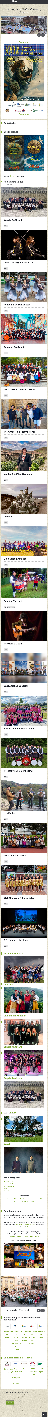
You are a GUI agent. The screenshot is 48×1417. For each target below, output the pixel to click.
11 (15, 1201)
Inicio (8, 1198)
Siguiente (25, 1201)
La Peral (26, 1224)
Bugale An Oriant (13, 220)
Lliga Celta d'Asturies (15, 559)
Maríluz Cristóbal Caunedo (18, 474)
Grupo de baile (8, 1191)
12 (19, 1201)
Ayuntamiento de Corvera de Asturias (34, 1337)
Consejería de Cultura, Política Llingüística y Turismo (16, 1340)
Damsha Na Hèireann (15, 1015)
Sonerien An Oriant (14, 347)
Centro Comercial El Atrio (33, 1372)
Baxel (7, 1144)
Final (32, 1201)
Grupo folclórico (9, 1186)
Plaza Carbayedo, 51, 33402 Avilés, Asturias (24, 1236)
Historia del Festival (16, 1310)
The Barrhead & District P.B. (18, 771)
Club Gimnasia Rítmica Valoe (19, 898)
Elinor (24, 1369)
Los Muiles (9, 813)
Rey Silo (19, 1224)
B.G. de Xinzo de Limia (16, 940)
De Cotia (8, 984)
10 (41, 1198)
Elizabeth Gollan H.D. (15, 953)
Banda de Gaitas (9, 1184)
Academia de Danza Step (17, 304)
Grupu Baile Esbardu (15, 855)
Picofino (30, 1227)
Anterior (15, 1198)
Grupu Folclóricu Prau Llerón (19, 389)
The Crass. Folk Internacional (19, 432)
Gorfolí (32, 1224)
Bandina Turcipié (13, 601)
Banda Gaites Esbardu (16, 686)
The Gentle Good (13, 643)
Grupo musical (8, 1181)
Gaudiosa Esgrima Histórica (19, 262)
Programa (24, 42)
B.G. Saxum (10, 1113)
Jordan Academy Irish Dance (19, 728)
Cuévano (8, 516)
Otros (5, 1188)
